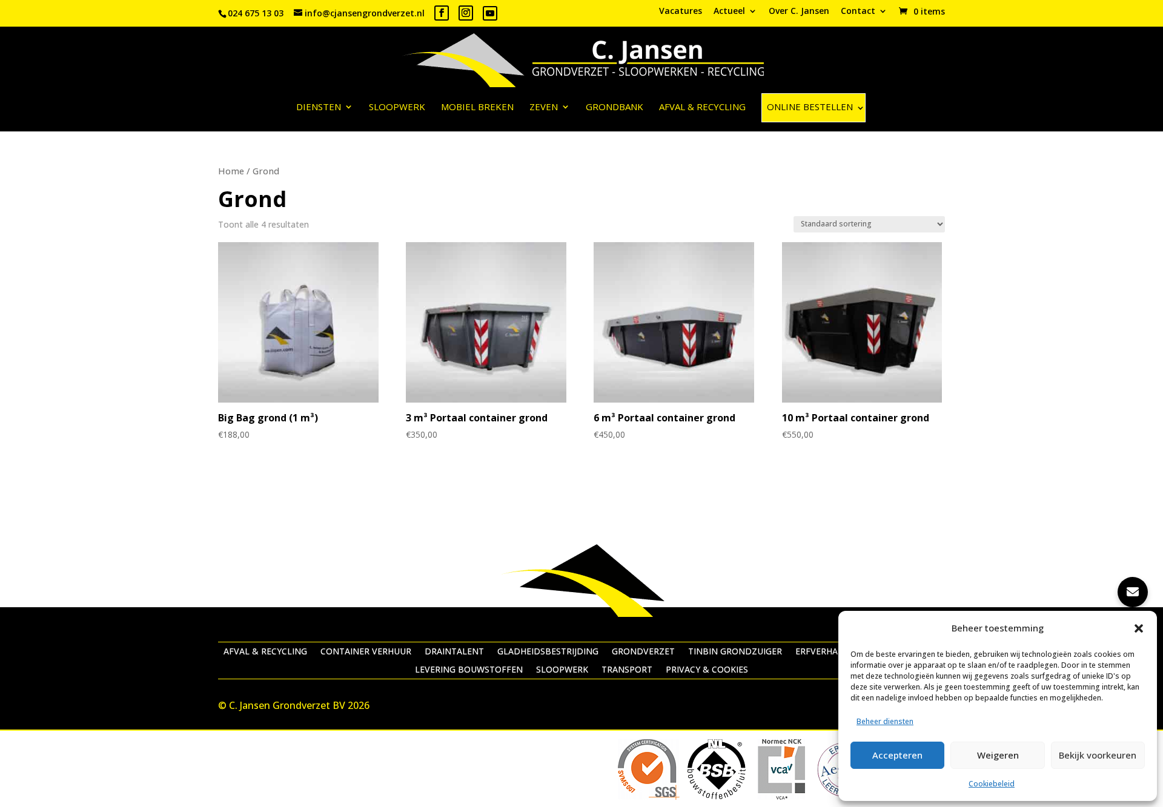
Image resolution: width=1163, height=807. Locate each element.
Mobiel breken (477, 107)
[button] (1139, 628)
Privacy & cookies (707, 670)
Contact (858, 11)
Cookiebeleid (992, 784)
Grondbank (614, 107)
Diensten (318, 107)
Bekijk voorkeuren (1097, 755)
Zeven (543, 107)
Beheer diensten (885, 721)
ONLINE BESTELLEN (810, 106)
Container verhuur (365, 652)
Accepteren (897, 755)
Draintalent (454, 652)
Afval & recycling (702, 107)
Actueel (729, 11)
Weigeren (998, 755)
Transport (626, 670)
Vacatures (680, 11)
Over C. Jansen (799, 11)
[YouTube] (490, 13)
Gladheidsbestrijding (547, 652)
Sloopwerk (397, 107)
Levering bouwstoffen (469, 670)
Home (231, 171)
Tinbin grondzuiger (735, 652)
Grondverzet (643, 652)
